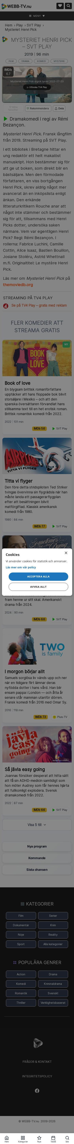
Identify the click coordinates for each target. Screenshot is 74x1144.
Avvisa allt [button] (38, 586)
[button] (38, 576)
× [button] (65, 552)
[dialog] (37, 572)
